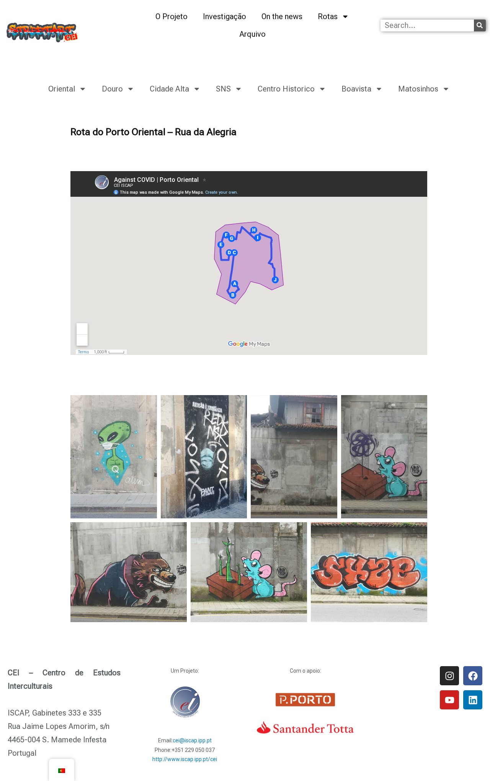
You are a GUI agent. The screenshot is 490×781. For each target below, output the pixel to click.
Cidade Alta (169, 88)
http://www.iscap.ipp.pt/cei (184, 759)
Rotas (328, 16)
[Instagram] (449, 675)
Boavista (356, 88)
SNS (223, 88)
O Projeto (171, 16)
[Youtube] (449, 699)
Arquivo (252, 34)
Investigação (224, 16)
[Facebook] (472, 675)
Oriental (61, 88)
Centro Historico (286, 88)
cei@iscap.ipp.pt (192, 740)
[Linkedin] (472, 699)
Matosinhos (418, 88)
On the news (281, 16)
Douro (112, 88)
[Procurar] (480, 25)
